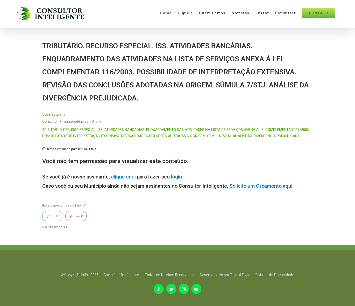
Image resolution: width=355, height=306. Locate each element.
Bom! (54, 216)
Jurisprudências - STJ (81, 121)
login (176, 177)
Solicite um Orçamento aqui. (261, 186)
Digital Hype (240, 274)
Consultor (50, 121)
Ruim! (77, 216)
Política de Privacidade (274, 274)
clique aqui (123, 177)
